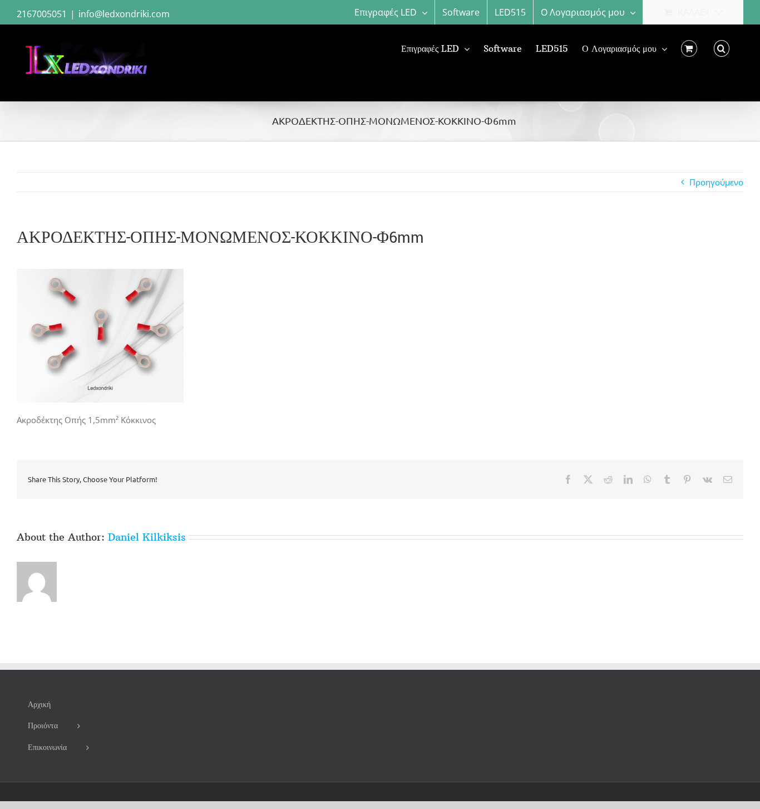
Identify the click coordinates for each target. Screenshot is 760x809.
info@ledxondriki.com (124, 14)
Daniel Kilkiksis (147, 537)
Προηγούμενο (716, 182)
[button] (721, 48)
